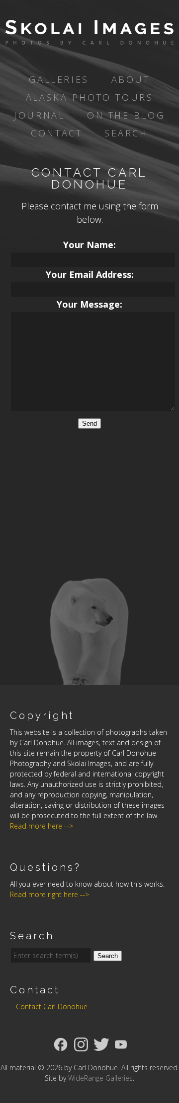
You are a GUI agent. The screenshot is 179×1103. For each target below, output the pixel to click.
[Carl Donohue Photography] (89, 38)
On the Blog (126, 115)
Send (89, 423)
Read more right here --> (49, 894)
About (130, 79)
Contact (56, 133)
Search (126, 133)
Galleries (59, 79)
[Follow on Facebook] (60, 1043)
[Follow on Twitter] (101, 1043)
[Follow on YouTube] (120, 1043)
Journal (39, 115)
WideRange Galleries (100, 1078)
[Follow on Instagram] (81, 1043)
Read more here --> (41, 826)
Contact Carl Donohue (52, 1006)
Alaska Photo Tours (90, 97)
